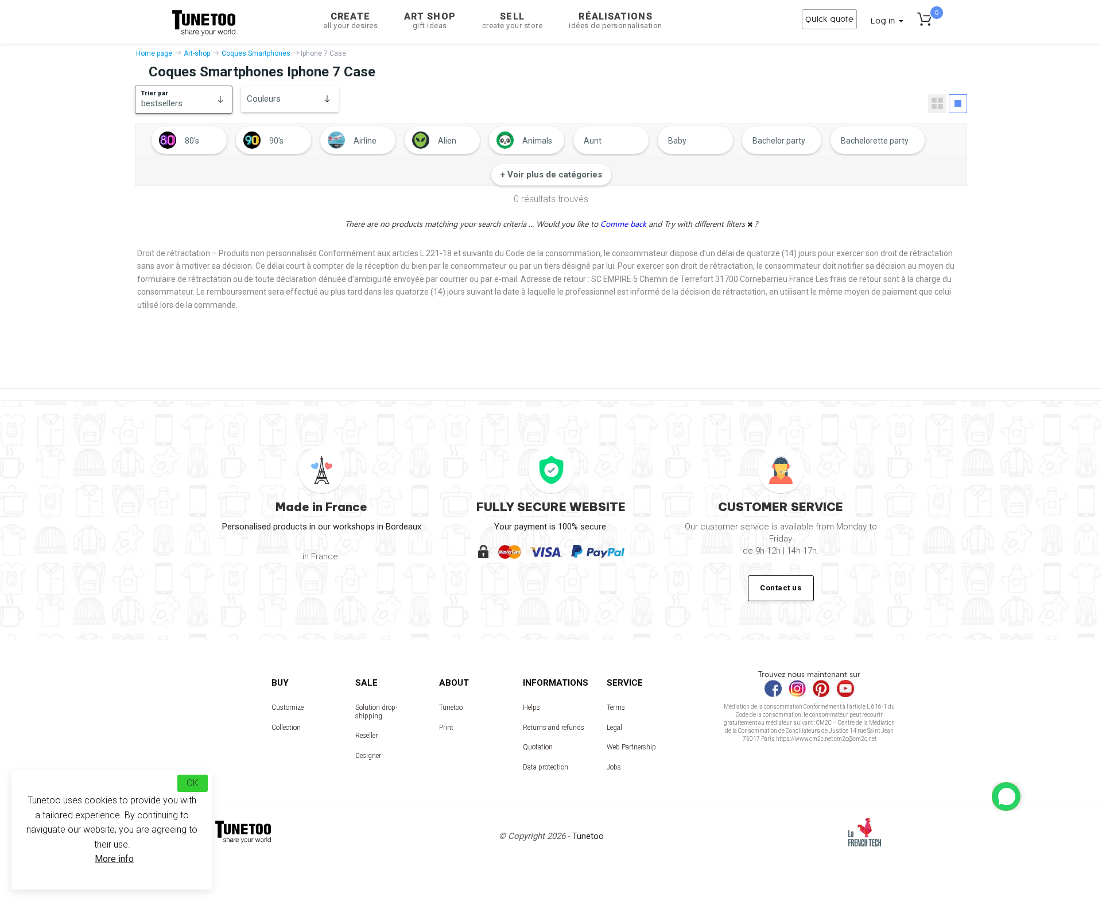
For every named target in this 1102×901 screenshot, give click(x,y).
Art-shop (197, 53)
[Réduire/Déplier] (1006, 796)
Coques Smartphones (256, 53)
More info (114, 858)
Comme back (624, 223)
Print (446, 728)
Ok (193, 783)
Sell (512, 20)
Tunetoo (451, 707)
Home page (154, 53)
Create (350, 20)
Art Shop (430, 20)
